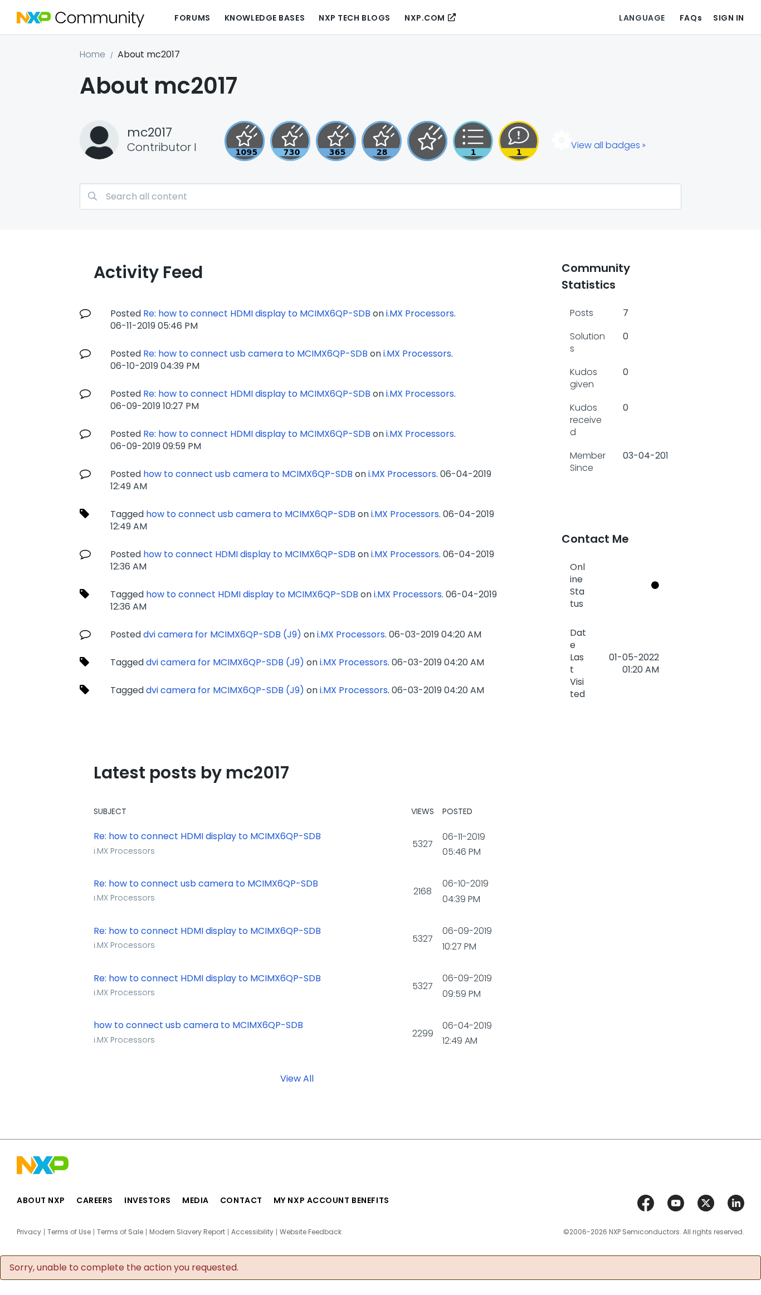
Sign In (728, 17)
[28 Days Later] (382, 141)
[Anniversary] (336, 141)
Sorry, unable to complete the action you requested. (123, 1268)
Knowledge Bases (265, 17)
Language (642, 17)
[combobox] (380, 196)
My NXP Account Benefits (331, 1200)
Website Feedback (311, 1232)
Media (195, 1200)
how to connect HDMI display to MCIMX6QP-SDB (249, 554)
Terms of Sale (120, 1232)
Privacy (29, 1232)
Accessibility (252, 1232)
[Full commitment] (290, 141)
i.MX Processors (420, 313)
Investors (147, 1200)
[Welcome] (427, 141)
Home (92, 54)
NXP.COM (424, 17)
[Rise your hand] (473, 141)
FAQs (691, 17)
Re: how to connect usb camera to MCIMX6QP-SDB (255, 353)
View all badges (605, 145)
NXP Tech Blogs (355, 17)
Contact (241, 1200)
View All (297, 1078)
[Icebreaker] (519, 141)
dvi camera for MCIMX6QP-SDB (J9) (222, 634)
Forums (192, 17)
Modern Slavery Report (187, 1232)
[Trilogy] (245, 141)
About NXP (41, 1200)
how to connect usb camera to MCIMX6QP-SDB (248, 474)
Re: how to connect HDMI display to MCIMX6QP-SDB (256, 313)
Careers (94, 1200)
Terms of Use (69, 1232)
